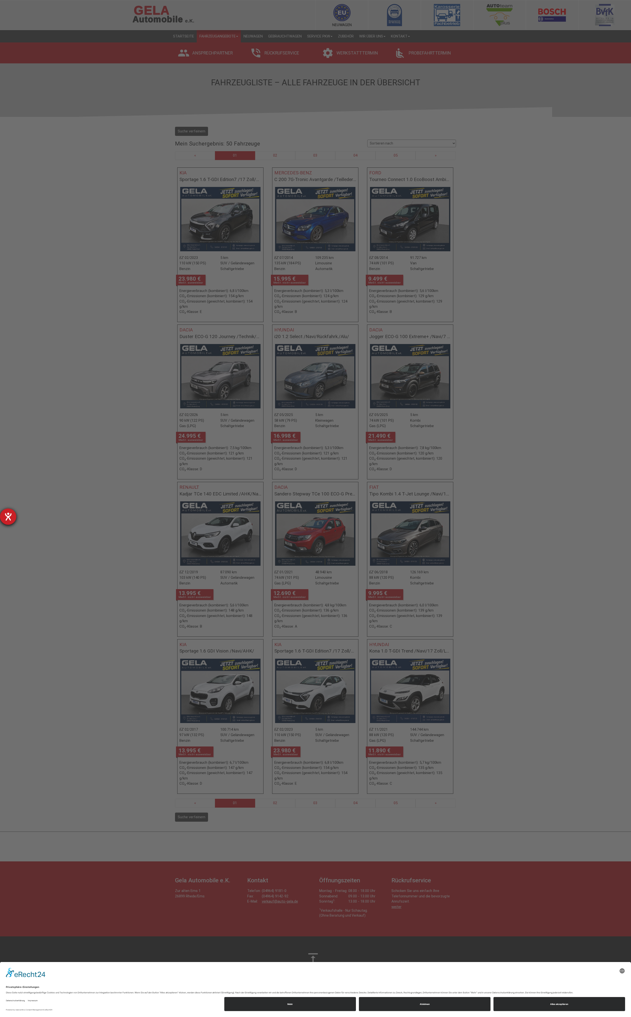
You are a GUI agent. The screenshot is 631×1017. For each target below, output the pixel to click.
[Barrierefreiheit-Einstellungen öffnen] (8, 516)
